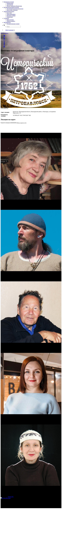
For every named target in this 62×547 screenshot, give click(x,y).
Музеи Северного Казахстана (14, 6)
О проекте (6, 18)
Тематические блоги (9, 11)
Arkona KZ (10, 496)
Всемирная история (9, 2)
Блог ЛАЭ (9, 13)
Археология (10, 4)
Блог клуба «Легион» (12, 10)
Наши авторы (10, 19)
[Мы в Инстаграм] (4, 45)
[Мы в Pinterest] (4, 39)
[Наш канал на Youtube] (4, 35)
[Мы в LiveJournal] (4, 42)
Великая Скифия (11, 15)
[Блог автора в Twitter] (4, 44)
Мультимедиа (7, 22)
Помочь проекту (11, 21)
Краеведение (10, 3)
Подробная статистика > (14, 507)
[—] (28, 107)
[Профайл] (31, 240)
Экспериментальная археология (15, 8)
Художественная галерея (13, 23)
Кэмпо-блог (10, 17)
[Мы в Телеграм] (4, 38)
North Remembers (11, 14)
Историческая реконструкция (11, 7)
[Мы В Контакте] (4, 46)
